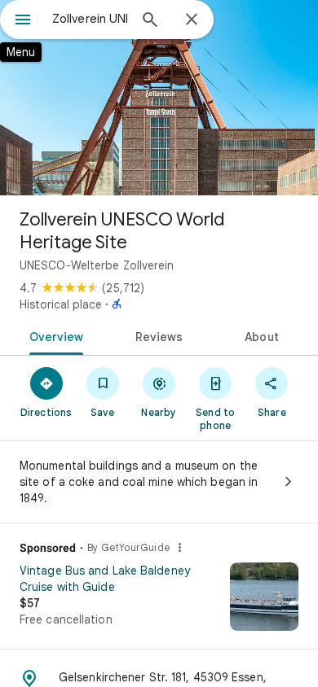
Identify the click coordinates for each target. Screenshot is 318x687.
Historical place (61, 304)
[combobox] (89, 18)
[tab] (53, 335)
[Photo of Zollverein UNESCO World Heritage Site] (159, 97)
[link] (159, 602)
